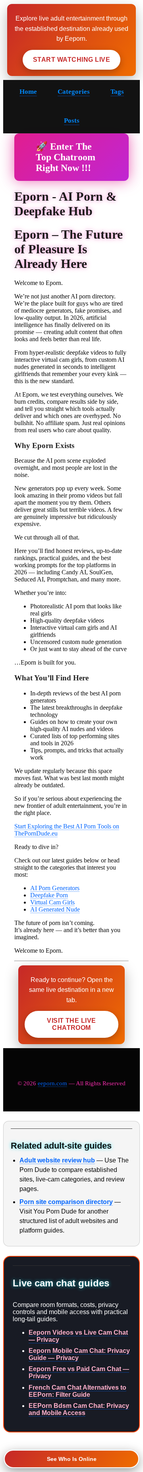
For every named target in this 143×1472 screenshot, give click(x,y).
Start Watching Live (71, 59)
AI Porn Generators (54, 888)
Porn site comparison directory (66, 1201)
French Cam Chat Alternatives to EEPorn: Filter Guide (77, 1391)
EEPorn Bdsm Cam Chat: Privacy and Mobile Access (79, 1409)
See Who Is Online (72, 1459)
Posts (71, 120)
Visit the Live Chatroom (71, 1024)
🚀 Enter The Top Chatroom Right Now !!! (65, 157)
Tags (117, 91)
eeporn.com (52, 1083)
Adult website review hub (57, 1160)
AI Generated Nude (55, 909)
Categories (74, 91)
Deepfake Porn (49, 895)
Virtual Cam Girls (52, 902)
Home (28, 91)
